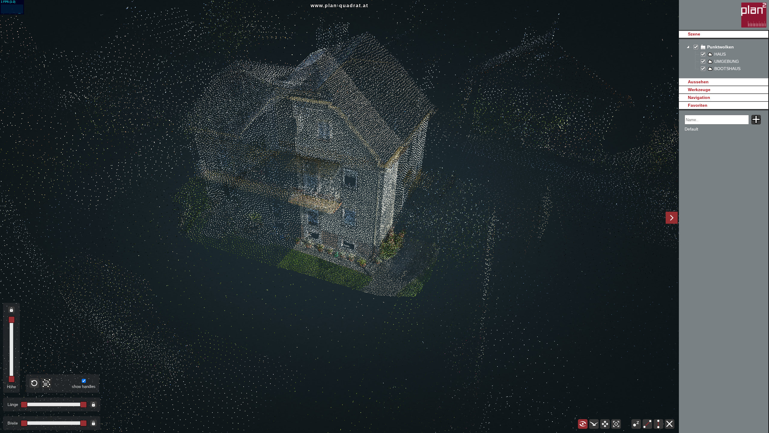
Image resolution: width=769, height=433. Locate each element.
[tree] (723, 58)
